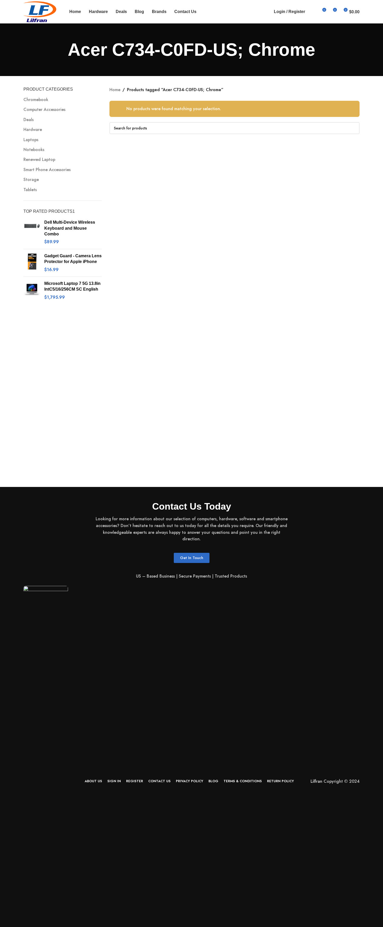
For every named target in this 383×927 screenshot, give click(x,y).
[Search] (312, 12)
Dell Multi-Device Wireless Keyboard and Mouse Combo (69, 228)
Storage (31, 180)
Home (114, 90)
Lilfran (316, 781)
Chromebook (35, 100)
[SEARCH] (354, 128)
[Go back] (61, 50)
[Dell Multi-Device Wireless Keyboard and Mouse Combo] (31, 232)
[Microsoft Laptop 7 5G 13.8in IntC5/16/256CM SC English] (31, 290)
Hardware (32, 130)
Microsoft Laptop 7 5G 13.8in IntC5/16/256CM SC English (72, 286)
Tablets (30, 190)
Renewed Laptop (39, 159)
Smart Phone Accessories (47, 170)
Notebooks (33, 150)
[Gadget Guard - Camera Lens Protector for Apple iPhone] (31, 263)
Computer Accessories (44, 109)
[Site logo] (39, 11)
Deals (28, 120)
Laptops (30, 140)
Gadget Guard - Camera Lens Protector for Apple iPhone (73, 259)
